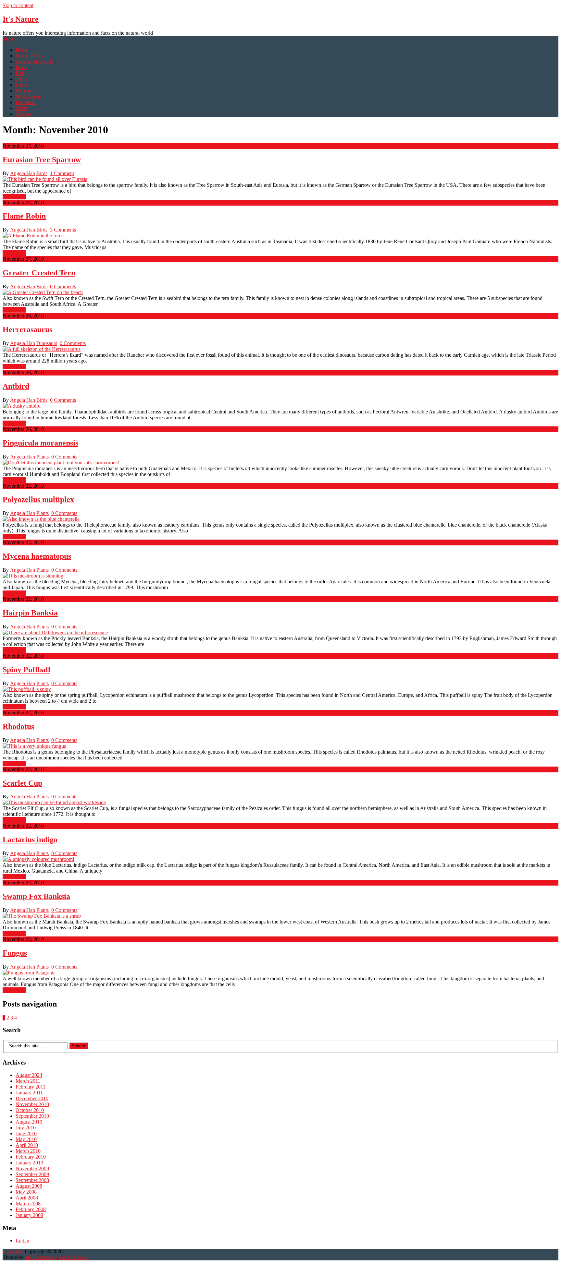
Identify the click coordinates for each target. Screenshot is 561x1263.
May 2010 (26, 1139)
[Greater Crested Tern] (280, 292)
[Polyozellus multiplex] (280, 519)
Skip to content (18, 5)
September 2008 (32, 1180)
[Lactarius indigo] (280, 859)
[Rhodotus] (280, 746)
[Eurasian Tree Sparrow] (280, 179)
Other (21, 108)
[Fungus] (280, 973)
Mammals (26, 90)
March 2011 (28, 1081)
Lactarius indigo (30, 839)
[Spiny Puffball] (280, 689)
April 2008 (27, 1197)
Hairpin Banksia (30, 613)
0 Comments (63, 286)
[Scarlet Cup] (280, 802)
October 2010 (30, 1110)
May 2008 (26, 1192)
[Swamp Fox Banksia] (280, 916)
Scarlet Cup (22, 783)
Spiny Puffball (26, 669)
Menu (9, 39)
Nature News (29, 55)
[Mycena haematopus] (280, 576)
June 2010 (26, 1133)
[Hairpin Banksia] (280, 633)
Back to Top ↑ (74, 1257)
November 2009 (32, 1168)
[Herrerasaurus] (280, 349)
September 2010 (32, 1116)
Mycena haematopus (37, 556)
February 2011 (30, 1087)
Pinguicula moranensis (40, 443)
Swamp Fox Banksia (36, 896)
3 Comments (63, 229)
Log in (22, 1240)
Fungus (15, 953)
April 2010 (27, 1145)
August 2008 (29, 1186)
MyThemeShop (41, 1257)
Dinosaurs (26, 102)
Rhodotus (18, 726)
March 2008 (28, 1203)
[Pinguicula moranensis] (280, 463)
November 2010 (32, 1104)
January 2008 (29, 1215)
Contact (23, 114)
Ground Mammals (34, 61)
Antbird (16, 386)
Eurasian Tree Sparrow (42, 159)
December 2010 (32, 1098)
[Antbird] (280, 406)
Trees (21, 79)
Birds (21, 67)
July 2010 (26, 1127)
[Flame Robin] (280, 236)
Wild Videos (28, 96)
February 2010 (31, 1157)
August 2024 (29, 1075)
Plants (22, 85)
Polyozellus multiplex (38, 499)
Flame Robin (24, 216)
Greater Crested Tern (39, 272)
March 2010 (28, 1151)
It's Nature (21, 19)
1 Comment (62, 173)
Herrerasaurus (27, 329)
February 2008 (31, 1209)
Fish (20, 73)
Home (22, 50)
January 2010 (29, 1162)
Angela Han (22, 173)
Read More (14, 196)
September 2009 (32, 1174)
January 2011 (29, 1092)
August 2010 (29, 1122)
